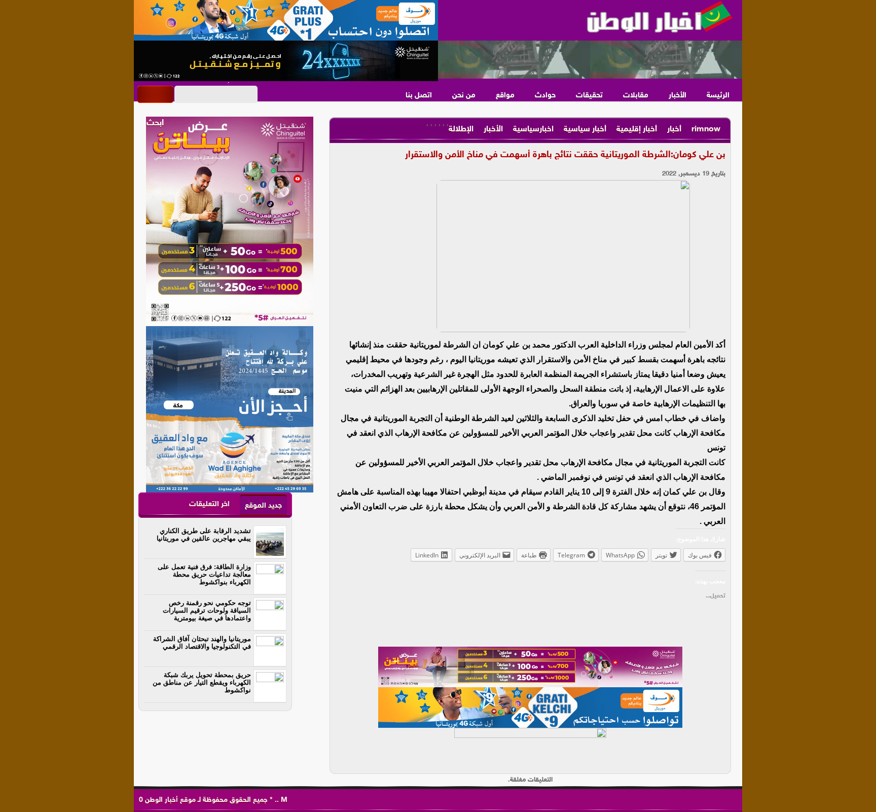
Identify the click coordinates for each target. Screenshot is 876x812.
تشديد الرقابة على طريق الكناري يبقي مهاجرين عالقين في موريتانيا (204, 534)
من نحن (464, 95)
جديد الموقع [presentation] (263, 506)
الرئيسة (718, 95)
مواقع (505, 95)
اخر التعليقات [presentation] (209, 504)
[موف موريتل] (286, 20)
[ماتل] (530, 748)
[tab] (263, 505)
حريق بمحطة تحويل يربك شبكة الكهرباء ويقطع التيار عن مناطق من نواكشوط (202, 682)
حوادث (545, 95)
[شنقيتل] (286, 61)
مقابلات (635, 95)
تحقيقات (589, 95)
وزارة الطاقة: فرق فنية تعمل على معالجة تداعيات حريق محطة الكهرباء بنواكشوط (204, 574)
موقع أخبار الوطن (169, 800)
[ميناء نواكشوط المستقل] (590, 60)
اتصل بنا (419, 95)
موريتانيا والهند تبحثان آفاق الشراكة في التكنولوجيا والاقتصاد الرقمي (202, 642)
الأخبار (677, 95)
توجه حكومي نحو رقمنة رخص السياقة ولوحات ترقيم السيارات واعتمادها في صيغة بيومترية (207, 610)
